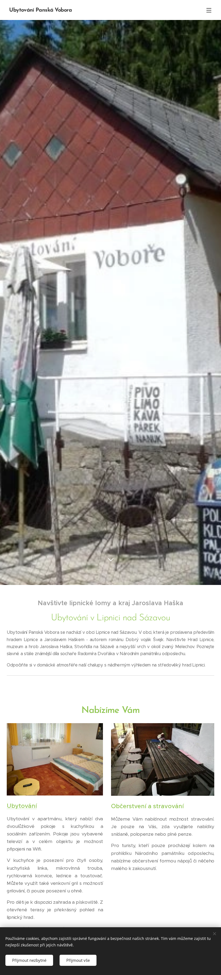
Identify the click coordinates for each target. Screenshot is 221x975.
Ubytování (22, 806)
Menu (208, 10)
